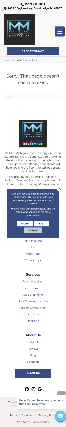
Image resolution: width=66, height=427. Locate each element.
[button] (33, 51)
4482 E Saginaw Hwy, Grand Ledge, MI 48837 (35, 8)
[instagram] (33, 389)
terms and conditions (28, 211)
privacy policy (38, 208)
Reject (42, 223)
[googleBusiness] (40, 389)
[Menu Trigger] (60, 31)
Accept (24, 223)
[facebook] (27, 389)
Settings (33, 230)
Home (7, 60)
